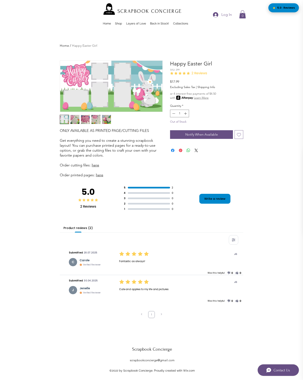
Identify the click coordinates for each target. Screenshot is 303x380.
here (95, 165)
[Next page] (161, 314)
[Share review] (235, 254)
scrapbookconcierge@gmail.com (152, 360)
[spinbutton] (179, 113)
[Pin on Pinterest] (180, 150)
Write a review (214, 199)
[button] (242, 14)
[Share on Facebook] (172, 150)
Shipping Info (206, 87)
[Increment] (185, 113)
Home (64, 46)
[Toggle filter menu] (233, 240)
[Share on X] (196, 150)
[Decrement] (173, 113)
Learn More (201, 98)
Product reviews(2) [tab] (78, 228)
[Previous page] (141, 314)
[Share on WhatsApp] (188, 150)
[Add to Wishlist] (239, 134)
